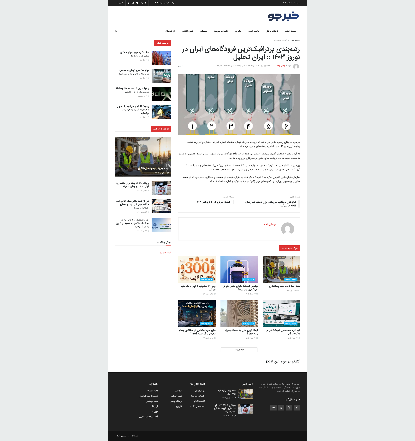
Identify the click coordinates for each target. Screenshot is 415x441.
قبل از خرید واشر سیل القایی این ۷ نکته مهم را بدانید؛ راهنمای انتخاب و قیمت (132, 204)
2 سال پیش (143, 60)
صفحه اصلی (290, 31)
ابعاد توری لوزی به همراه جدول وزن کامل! (241, 332)
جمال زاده (281, 65)
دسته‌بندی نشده (197, 406)
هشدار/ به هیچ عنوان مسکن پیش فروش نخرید (134, 54)
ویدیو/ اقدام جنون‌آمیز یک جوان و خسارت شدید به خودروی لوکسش (133, 109)
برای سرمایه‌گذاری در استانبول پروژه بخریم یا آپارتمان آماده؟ (197, 332)
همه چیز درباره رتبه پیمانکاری (284, 286)
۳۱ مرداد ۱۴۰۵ (142, 190)
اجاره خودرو (165, 252)
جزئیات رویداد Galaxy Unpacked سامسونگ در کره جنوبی (132, 90)
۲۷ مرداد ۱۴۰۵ (250, 294)
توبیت (155, 411)
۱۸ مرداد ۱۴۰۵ (208, 338)
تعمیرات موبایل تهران (148, 396)
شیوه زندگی (187, 31)
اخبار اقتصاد (152, 390)
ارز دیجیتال (170, 31)
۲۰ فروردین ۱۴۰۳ (263, 65)
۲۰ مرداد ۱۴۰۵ (251, 338)
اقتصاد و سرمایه (221, 31)
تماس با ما (287, 2)
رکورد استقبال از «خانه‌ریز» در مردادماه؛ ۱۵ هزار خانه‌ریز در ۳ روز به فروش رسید (132, 223)
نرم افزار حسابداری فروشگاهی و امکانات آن (283, 332)
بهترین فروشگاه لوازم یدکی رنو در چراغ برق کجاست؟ (240, 288)
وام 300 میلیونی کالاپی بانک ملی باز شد (198, 288)
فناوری (238, 31)
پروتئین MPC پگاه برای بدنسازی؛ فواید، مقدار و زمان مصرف (132, 184)
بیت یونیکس (152, 401)
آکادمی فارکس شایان (148, 416)
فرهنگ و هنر (272, 31)
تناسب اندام (254, 31)
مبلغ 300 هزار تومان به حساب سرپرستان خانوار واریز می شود (134, 72)
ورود (119, 2)
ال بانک (154, 406)
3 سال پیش (142, 96)
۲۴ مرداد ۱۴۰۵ (293, 338)
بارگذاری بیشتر (239, 349)
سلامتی (203, 31)
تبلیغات (297, 2)
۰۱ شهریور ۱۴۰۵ (292, 290)
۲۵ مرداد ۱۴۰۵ (208, 294)
